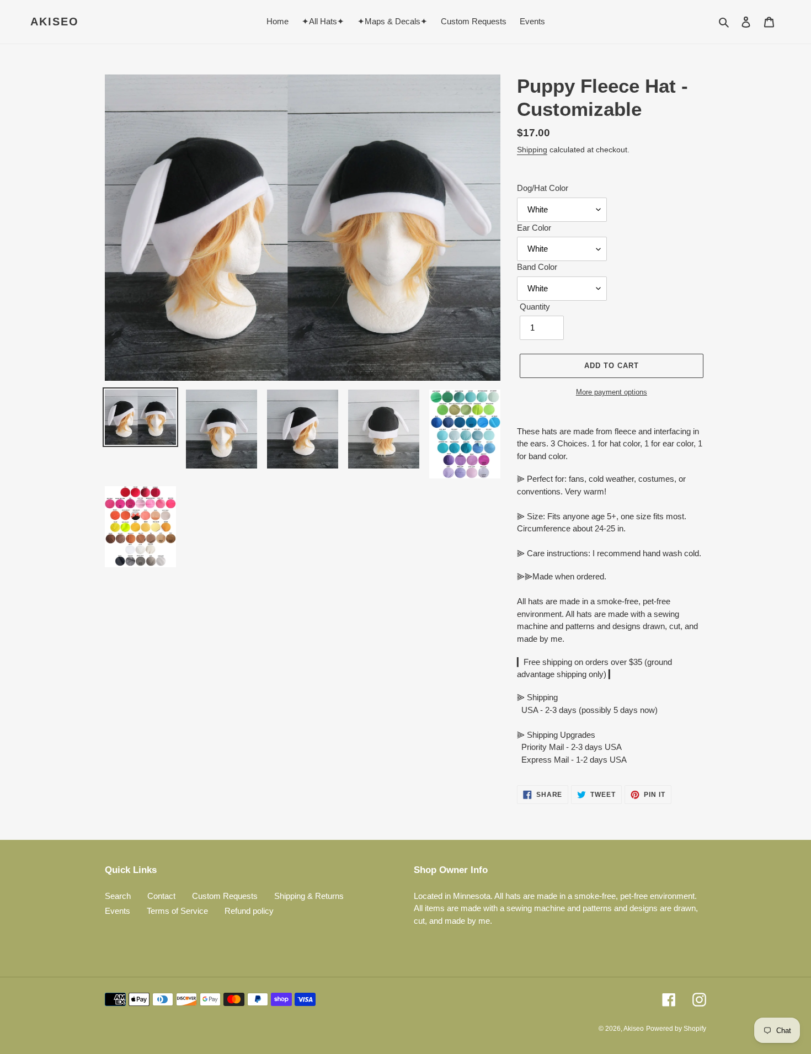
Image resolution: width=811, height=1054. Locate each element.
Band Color (537, 267)
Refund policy (249, 910)
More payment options (611, 392)
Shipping (532, 149)
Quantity (535, 306)
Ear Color (534, 227)
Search (118, 896)
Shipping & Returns (309, 896)
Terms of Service (177, 910)
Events (117, 910)
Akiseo (54, 21)
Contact (161, 896)
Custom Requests (225, 896)
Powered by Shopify (676, 1028)
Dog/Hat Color (542, 188)
